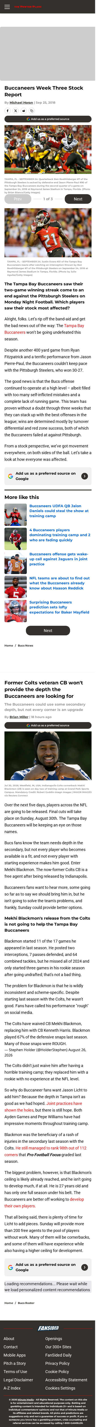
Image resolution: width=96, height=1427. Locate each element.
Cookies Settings (60, 1388)
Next (78, 199)
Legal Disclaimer (18, 1380)
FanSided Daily (58, 1355)
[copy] (32, 111)
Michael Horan (21, 103)
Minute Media (26, 1399)
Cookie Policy (57, 1371)
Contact (11, 1347)
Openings (53, 1338)
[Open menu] (7, 6)
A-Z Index (12, 1388)
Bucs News (25, 645)
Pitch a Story (15, 1363)
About (9, 1338)
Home (8, 645)
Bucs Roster (26, 1303)
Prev (18, 199)
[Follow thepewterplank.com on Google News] (84, 476)
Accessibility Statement (66, 1380)
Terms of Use (15, 1371)
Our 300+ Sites (58, 1347)
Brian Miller (19, 717)
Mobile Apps (15, 1355)
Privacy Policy (57, 1363)
